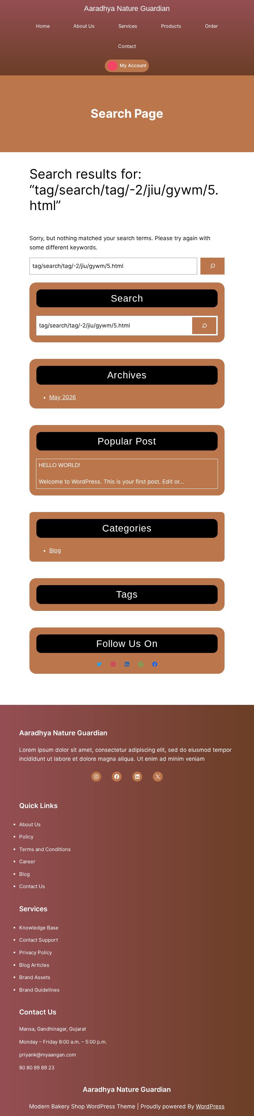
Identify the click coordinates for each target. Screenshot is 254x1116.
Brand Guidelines (39, 990)
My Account (133, 65)
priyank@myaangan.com (47, 1055)
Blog (55, 550)
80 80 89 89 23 (37, 1067)
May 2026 (62, 397)
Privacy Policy (35, 952)
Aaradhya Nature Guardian (127, 8)
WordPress (210, 1106)
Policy (26, 837)
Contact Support (38, 940)
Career (27, 861)
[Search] (212, 266)
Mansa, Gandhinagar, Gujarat (52, 1029)
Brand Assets (34, 977)
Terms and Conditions (45, 849)
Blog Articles (34, 965)
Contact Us (32, 886)
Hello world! (59, 465)
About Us (30, 824)
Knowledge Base (39, 927)
